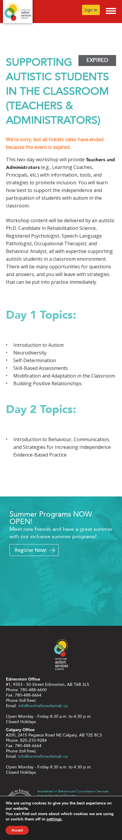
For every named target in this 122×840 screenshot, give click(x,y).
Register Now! (30, 550)
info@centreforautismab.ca (43, 706)
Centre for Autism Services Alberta (18, 11)
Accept (17, 830)
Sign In (90, 10)
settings (54, 819)
